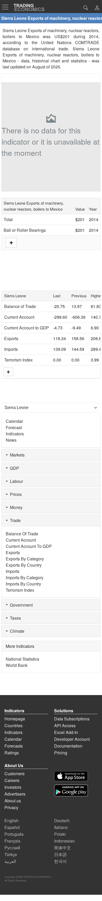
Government (20, 605)
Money (15, 507)
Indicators (15, 434)
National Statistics (22, 659)
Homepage (14, 719)
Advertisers (14, 794)
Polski (60, 834)
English (11, 820)
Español (12, 827)
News (11, 440)
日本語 (60, 854)
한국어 (60, 861)
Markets (16, 455)
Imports (11, 349)
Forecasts (13, 746)
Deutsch (62, 820)
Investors (12, 787)
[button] (97, 8)
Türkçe (10, 854)
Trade (14, 520)
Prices (15, 494)
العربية (10, 861)
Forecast (14, 427)
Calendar (14, 421)
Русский (12, 848)
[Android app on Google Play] (71, 790)
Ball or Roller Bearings (25, 230)
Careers (11, 780)
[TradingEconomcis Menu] (6, 7)
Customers (14, 773)
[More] (8, 371)
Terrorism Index (18, 360)
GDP (13, 468)
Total (8, 219)
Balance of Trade (20, 306)
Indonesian (64, 841)
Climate (16, 631)
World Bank (16, 665)
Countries (13, 725)
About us (12, 801)
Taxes (14, 618)
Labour (15, 481)
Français (12, 841)
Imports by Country (23, 584)
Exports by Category (25, 559)
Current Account (19, 317)
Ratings (11, 753)
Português (14, 834)
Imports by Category (24, 577)
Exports (11, 338)
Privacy (11, 807)
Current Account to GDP (26, 328)
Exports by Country (24, 565)
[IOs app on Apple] (71, 776)
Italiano (61, 827)
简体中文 (62, 848)
